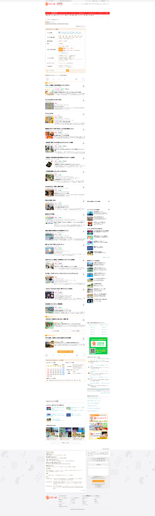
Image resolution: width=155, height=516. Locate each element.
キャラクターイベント (63, 60)
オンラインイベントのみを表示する (66, 63)
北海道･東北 (65, 32)
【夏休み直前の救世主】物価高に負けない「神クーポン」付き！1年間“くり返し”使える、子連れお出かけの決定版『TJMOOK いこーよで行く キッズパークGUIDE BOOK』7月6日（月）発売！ (68, 483)
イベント (54, 13)
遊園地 (47, 455)
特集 (107, 13)
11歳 (70, 37)
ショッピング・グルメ (63, 56)
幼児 (80, 37)
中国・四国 (85, 15)
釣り (58, 455)
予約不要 (65, 41)
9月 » (63, 364)
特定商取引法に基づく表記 (63, 506)
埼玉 (63, 15)
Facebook (60, 504)
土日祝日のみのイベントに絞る (65, 351)
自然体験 (61, 55)
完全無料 (61, 43)
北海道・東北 (48, 15)
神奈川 (59, 15)
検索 (67, 70)
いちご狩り (66, 466)
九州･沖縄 (78, 33)
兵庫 (81, 15)
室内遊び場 (54, 463)
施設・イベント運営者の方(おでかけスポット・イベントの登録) (62, 475)
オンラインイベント (63, 13)
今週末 (67, 46)
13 (58, 370)
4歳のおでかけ (92, 329)
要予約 (60, 41)
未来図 (95, 499)
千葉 (61, 15)
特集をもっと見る (106, 257)
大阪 (78, 15)
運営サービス (85, 501)
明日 (63, 46)
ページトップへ (106, 448)
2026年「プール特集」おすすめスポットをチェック (73, 470)
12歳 (73, 37)
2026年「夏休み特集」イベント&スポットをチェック (55, 470)
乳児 (77, 37)
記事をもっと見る (65, 442)
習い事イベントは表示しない (64, 65)
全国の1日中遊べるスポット (92, 405)
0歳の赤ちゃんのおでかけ (93, 324)
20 (58, 372)
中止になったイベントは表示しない (66, 66)
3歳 (78, 364)
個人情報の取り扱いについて (98, 476)
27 (58, 374)
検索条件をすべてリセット (80, 26)
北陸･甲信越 (72, 32)
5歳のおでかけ (104, 329)
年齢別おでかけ (82, 13)
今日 (60, 46)
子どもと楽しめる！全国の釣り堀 (93, 408)
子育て (100, 13)
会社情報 (95, 501)
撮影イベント (72, 56)
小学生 (60, 38)
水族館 (69, 463)
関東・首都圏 (49, 380)
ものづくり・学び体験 (63, 59)
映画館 (57, 463)
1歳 (75, 364)
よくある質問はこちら (98, 485)
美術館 (66, 463)
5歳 (82, 364)
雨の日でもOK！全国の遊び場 (93, 403)
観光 (65, 455)
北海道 (51, 15)
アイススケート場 (57, 466)
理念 (83, 499)
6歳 (73, 365)
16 (48, 372)
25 (53, 374)
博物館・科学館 (61, 463)
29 (63, 374)
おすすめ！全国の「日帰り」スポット (94, 398)
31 (51, 376)
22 (63, 372)
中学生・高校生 (67, 38)
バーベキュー (54, 455)
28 (60, 374)
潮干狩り (62, 466)
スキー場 (52, 466)
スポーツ (66, 55)
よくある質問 (72, 499)
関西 (76, 15)
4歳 (80, 364)
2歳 (77, 364)
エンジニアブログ (85, 504)
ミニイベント (79, 59)
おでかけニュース (92, 13)
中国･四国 (72, 33)
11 (53, 370)
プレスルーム (72, 501)
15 (63, 370)
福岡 (93, 15)
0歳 (73, 364)
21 (60, 372)
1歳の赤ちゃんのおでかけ (104, 324)
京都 (79, 15)
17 (51, 372)
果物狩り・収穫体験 (72, 466)
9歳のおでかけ (104, 334)
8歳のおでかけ (92, 334)
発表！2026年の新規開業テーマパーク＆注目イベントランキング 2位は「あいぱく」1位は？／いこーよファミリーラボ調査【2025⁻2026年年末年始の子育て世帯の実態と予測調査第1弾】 (68, 487)
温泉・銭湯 (48, 466)
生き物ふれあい (73, 55)
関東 (54, 15)
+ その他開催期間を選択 (63, 52)
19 (55, 372)
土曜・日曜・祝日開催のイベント (78, 373)
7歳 (75, 365)
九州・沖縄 (90, 15)
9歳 (63, 37)
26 (55, 374)
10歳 (66, 37)
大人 (72, 38)
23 (48, 374)
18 (53, 372)
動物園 (50, 455)
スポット (48, 13)
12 (55, 370)
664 (76, 79)
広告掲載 (60, 501)
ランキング (73, 13)
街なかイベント (73, 59)
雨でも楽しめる (48, 463)
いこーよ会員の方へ (98, 486)
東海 (65, 15)
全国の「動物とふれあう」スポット (94, 400)
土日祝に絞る (77, 50)
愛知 (67, 15)
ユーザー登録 (48, 475)
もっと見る (82, 490)
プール (62, 455)
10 (51, 370)
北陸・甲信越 (72, 15)
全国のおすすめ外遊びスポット (93, 410)
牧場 (60, 455)
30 (48, 376)
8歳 (60, 37)
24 (51, 374)
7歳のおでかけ (104, 331)
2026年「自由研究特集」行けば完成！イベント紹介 (54, 471)
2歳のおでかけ (92, 327)
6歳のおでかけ (92, 331)
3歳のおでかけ (104, 327)
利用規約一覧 (61, 499)
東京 (56, 15)
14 (60, 370)
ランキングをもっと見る (105, 392)
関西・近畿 (54, 380)
